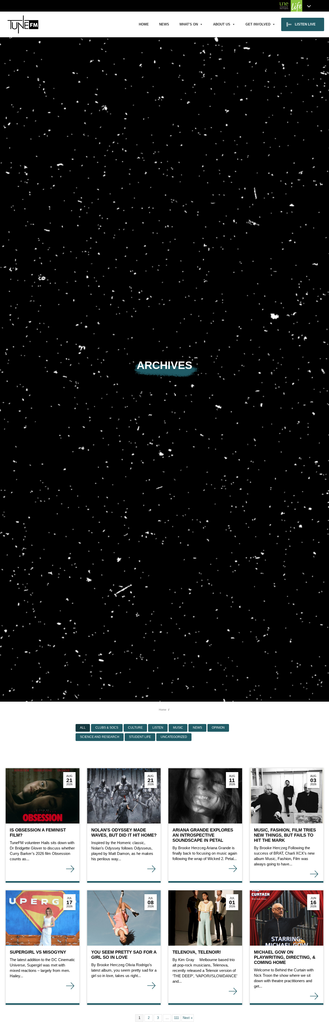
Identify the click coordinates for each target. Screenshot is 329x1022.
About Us (221, 24)
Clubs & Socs (106, 727)
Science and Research (99, 737)
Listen (157, 727)
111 (176, 1018)
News (164, 24)
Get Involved (257, 24)
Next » (188, 1018)
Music (178, 727)
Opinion (218, 727)
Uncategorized (174, 737)
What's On (188, 24)
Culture (135, 727)
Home (144, 24)
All (83, 727)
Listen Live (305, 24)
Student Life (140, 737)
